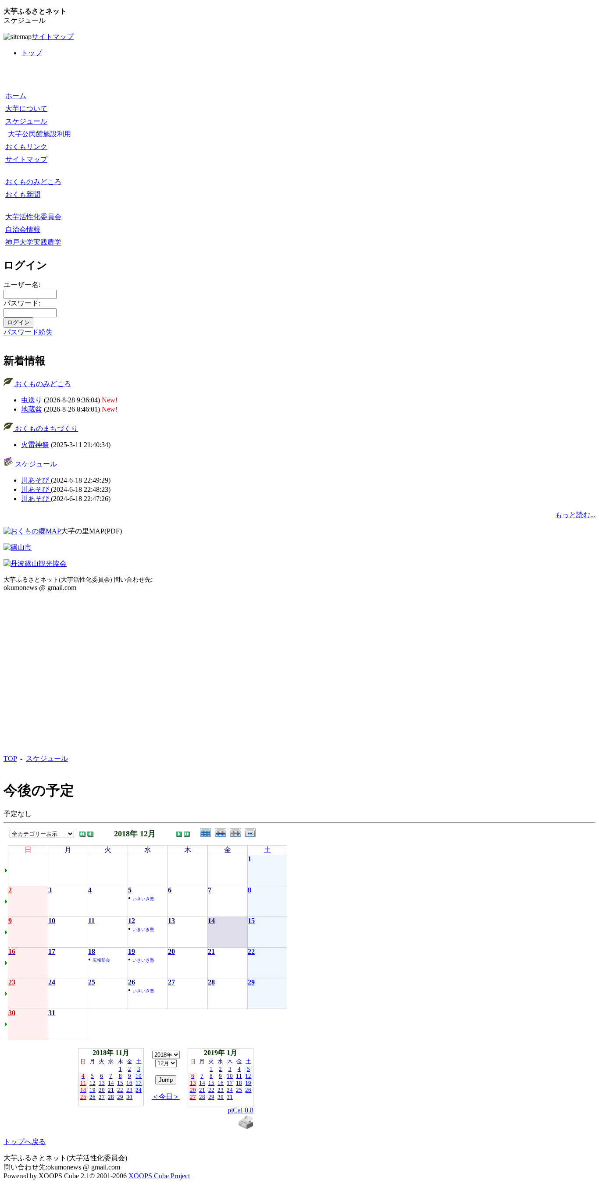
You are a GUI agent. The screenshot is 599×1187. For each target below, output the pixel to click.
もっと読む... (575, 515)
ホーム (15, 96)
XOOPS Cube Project (159, 1176)
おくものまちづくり (45, 428)
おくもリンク (26, 146)
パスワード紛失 (28, 332)
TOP (10, 758)
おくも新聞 (22, 194)
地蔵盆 (31, 409)
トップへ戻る (25, 1141)
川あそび (36, 480)
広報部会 (101, 960)
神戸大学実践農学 (33, 242)
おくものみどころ (33, 181)
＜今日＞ (166, 1096)
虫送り (31, 400)
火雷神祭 (35, 444)
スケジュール (26, 121)
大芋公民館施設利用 (39, 134)
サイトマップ (53, 36)
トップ (31, 53)
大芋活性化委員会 (33, 216)
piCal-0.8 (240, 1110)
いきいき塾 (143, 898)
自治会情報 (22, 229)
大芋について (26, 108)
